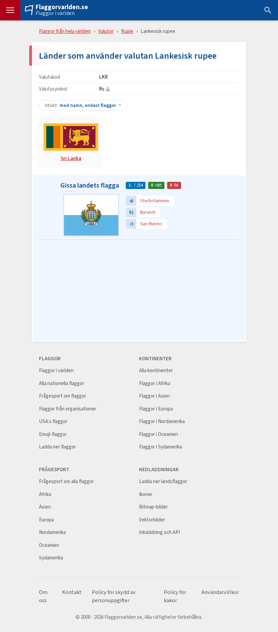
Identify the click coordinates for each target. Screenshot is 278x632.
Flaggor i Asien (154, 396)
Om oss (43, 596)
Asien (45, 507)
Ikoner (146, 494)
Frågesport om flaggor (62, 396)
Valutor (106, 31)
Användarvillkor (220, 592)
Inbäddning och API (159, 532)
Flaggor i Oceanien (158, 434)
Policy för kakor (175, 596)
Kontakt (72, 592)
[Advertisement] (139, 290)
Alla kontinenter (156, 371)
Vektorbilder (152, 520)
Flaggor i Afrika (154, 383)
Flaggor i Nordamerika (162, 421)
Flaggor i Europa (156, 409)
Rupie (127, 31)
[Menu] (10, 10)
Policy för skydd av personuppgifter (114, 596)
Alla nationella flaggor (61, 383)
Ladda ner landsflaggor (163, 481)
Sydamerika (51, 558)
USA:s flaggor (53, 421)
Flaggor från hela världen (65, 31)
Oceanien (49, 545)
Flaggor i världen (55, 13)
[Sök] (268, 10)
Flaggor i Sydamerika (160, 447)
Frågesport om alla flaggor (66, 481)
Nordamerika (52, 532)
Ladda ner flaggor (57, 447)
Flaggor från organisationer (67, 409)
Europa (46, 520)
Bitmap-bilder (153, 507)
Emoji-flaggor (53, 434)
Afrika (45, 494)
